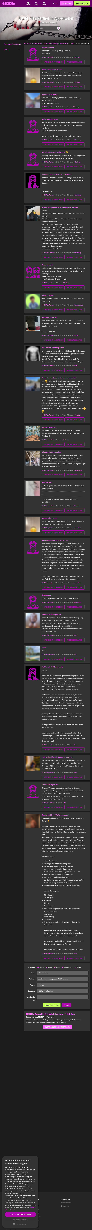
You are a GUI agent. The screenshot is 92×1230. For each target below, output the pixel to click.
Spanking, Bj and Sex (49, 317)
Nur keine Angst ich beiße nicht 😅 (55, 152)
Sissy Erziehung (48, 47)
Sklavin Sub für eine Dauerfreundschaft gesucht (60, 207)
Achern (76, 335)
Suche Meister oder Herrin (52, 69)
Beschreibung (31, 998)
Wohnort (32, 979)
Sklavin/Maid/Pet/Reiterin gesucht (55, 815)
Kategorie (31, 991)
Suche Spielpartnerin (50, 119)
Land (33, 973)
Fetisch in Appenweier (12, 44)
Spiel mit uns (47, 482)
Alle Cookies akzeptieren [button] (20, 1214)
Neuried (76, 506)
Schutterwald (78, 305)
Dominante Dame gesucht (51, 614)
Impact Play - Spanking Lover (53, 348)
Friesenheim (77, 528)
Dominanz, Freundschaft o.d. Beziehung (57, 174)
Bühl (75, 635)
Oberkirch (77, 162)
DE (54, 3)
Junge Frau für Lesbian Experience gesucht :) (59, 378)
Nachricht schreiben (53, 62)
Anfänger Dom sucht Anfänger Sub (55, 540)
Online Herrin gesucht (50, 785)
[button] (20, 1224)
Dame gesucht (47, 265)
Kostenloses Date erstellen (57, 1027)
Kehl (75, 366)
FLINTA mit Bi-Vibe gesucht (52, 667)
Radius (32, 985)
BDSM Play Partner (48, 57)
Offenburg (77, 57)
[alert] (20, 1192)
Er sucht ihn (65, 1206)
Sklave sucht (46, 595)
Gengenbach (78, 470)
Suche (44, 647)
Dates (6, 50)
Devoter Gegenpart (49, 427)
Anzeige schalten (75, 62)
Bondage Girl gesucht (50, 94)
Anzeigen (31, 967)
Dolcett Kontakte (48, 295)
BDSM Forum (65, 1199)
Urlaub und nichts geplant (51, 452)
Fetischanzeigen (66, 1202)
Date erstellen (52, 1005)
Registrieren (82, 3)
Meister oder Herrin (49, 518)
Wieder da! (66, 3)
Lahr (75, 654)
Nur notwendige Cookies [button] (20, 1219)
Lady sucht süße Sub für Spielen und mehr (58, 757)
